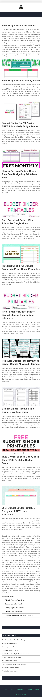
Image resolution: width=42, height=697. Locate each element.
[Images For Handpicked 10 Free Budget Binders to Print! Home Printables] (21, 253)
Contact (12, 689)
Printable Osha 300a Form (13, 611)
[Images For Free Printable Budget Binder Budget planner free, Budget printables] (21, 299)
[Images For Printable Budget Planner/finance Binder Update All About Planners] (21, 348)
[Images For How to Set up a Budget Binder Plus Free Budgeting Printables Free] (21, 158)
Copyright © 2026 (21, 694)
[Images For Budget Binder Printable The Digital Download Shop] (21, 396)
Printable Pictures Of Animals (10, 667)
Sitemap (37, 689)
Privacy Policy (20, 689)
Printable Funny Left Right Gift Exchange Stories (16, 654)
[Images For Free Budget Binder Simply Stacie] (21, 68)
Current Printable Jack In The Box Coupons (19, 615)
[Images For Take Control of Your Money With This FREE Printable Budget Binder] (21, 444)
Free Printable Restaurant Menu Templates (14, 664)
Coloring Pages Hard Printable (14, 608)
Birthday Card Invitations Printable (11, 657)
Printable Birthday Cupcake (9, 643)
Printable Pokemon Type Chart (14, 600)
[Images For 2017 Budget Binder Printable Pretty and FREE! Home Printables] (21, 495)
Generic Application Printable (14, 604)
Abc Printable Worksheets (9, 660)
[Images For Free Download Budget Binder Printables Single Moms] (21, 207)
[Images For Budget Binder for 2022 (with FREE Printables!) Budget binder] (21, 110)
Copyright (29, 689)
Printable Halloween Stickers (10, 671)
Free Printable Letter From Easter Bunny (13, 640)
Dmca (5, 689)
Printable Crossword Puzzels (10, 650)
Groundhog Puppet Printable (10, 647)
